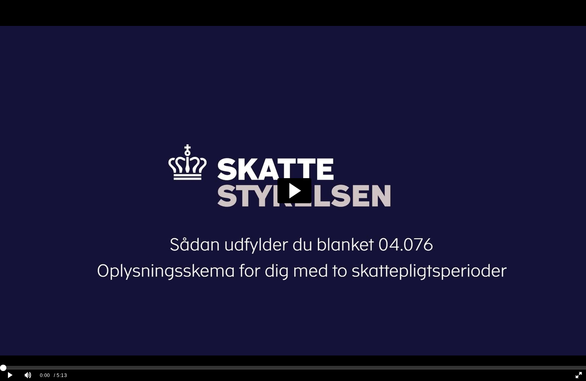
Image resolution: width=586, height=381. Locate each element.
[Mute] (27, 375)
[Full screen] (578, 375)
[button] (294, 190)
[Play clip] (10, 375)
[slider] (293, 367)
